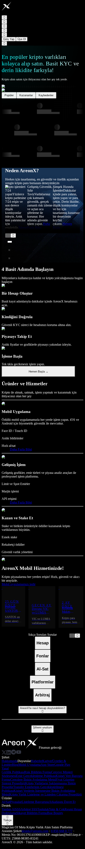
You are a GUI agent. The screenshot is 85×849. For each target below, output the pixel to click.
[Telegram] (13, 753)
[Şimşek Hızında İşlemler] (9, 258)
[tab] (42, 643)
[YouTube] (18, 753)
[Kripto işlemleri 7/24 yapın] (9, 242)
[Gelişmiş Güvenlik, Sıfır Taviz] (9, 250)
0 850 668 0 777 (61, 831)
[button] (6, 13)
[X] (4, 753)
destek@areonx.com (35, 831)
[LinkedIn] (8, 753)
